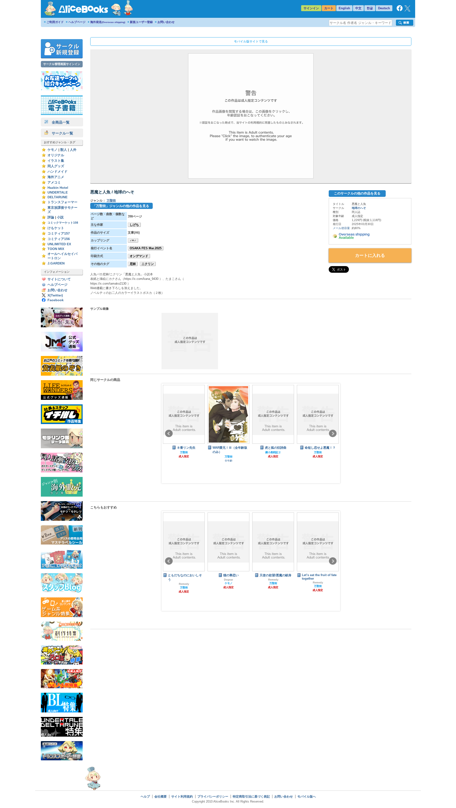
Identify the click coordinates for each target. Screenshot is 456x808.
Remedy (228, 579)
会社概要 (160, 796)
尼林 (133, 264)
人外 (73, 150)
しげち (134, 224)
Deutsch (384, 8)
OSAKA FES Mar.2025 (146, 248)
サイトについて (59, 279)
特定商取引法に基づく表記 (251, 796)
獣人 (63, 150)
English (344, 8)
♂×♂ (133, 240)
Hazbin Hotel (58, 187)
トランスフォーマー (62, 202)
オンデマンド (139, 256)
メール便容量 (341, 228)
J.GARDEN (56, 263)
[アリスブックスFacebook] (400, 10)
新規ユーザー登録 (141, 22)
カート (328, 8)
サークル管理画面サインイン (61, 64)
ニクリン (148, 264)
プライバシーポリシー (212, 796)
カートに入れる (370, 255)
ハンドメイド (57, 171)
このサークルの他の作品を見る (357, 193)
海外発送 (107, 22)
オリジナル (56, 155)
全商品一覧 (59, 122)
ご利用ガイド (55, 22)
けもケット (56, 228)
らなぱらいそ (318, 579)
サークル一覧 (60, 133)
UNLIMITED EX (59, 244)
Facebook (56, 300)
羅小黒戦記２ (228, 452)
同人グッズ (56, 166)
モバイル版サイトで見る (251, 41)
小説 (60, 217)
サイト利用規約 (182, 796)
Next (333, 433)
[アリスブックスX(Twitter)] (407, 10)
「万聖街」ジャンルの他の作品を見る (121, 206)
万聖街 (111, 200)
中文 (358, 8)
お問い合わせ (166, 22)
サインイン (311, 8)
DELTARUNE (57, 197)
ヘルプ (145, 796)
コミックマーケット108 (63, 222)
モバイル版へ (306, 796)
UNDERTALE (58, 192)
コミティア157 (59, 233)
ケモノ (52, 150)
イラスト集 (56, 160)
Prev (169, 433)
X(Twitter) (55, 295)
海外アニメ (56, 177)
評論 (51, 217)
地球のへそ (359, 208)
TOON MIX (56, 249)
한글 (370, 8)
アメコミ (54, 182)
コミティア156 (59, 239)
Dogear (183, 579)
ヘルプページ (77, 22)
